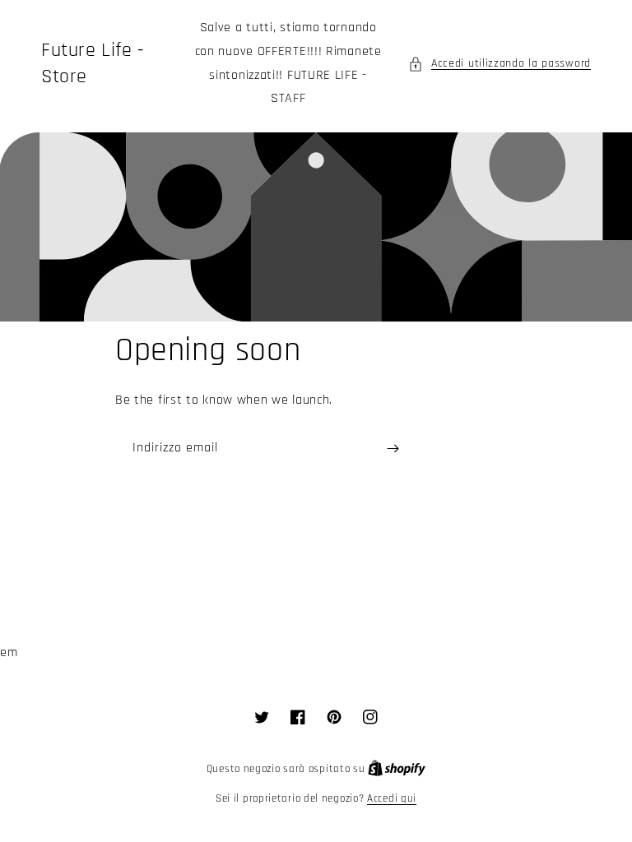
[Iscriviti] (392, 448)
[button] (499, 63)
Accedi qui (391, 798)
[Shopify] (396, 768)
